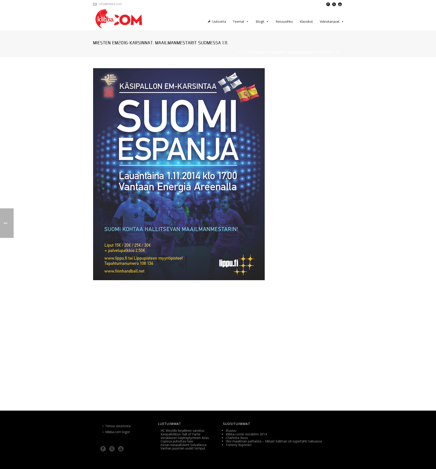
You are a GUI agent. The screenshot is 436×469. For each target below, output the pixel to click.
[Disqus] (218, 341)
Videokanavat (329, 21)
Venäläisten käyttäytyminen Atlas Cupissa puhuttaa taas (185, 440)
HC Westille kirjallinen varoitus (182, 430)
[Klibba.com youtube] (121, 449)
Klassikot (306, 21)
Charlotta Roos (237, 438)
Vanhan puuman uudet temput (183, 448)
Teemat (238, 21)
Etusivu (231, 430)
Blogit (260, 21)
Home (240, 52)
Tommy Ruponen (238, 445)
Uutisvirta (219, 21)
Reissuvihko (284, 21)
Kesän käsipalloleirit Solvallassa (183, 445)
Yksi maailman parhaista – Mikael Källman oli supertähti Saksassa (274, 441)
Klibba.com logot (117, 432)
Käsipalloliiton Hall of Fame (181, 434)
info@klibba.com (110, 4)
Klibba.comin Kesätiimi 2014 (246, 434)
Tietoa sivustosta (118, 426)
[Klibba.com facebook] (103, 449)
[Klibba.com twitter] (112, 449)
